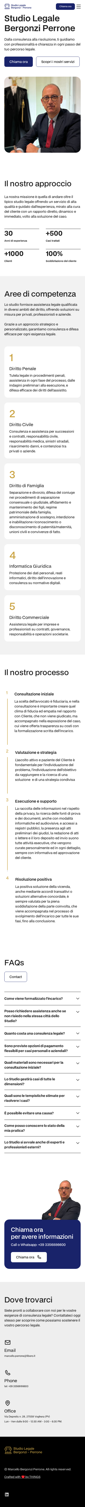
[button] (78, 6)
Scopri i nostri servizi (57, 61)
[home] (21, 7)
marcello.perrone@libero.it (19, 1356)
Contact (15, 976)
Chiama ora (65, 6)
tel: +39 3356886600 (16, 1386)
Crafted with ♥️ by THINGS (22, 1477)
